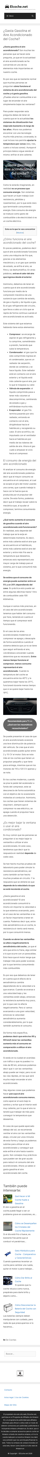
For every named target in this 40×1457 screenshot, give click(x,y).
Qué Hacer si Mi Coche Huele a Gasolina (22, 1200)
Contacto (8, 1390)
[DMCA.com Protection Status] (20, 1376)
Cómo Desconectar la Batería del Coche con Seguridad (25, 1309)
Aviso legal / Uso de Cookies (16, 1397)
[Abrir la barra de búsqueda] (32, 16)
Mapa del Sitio (10, 1405)
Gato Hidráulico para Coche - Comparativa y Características (25, 1254)
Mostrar (20, 233)
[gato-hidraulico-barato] (7, 1257)
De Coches (11, 1340)
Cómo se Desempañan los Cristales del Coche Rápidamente (26, 1227)
